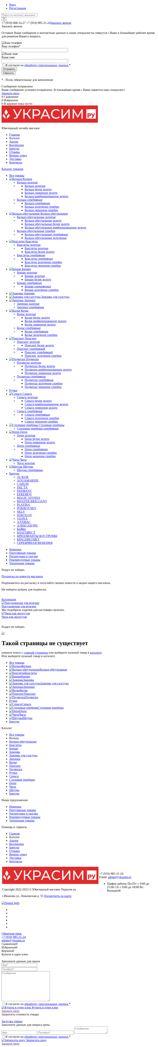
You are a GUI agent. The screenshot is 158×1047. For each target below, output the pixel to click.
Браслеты (31, 673)
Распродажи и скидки (23, 556)
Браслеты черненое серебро (43, 265)
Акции (13, 141)
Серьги (26, 704)
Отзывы (14, 152)
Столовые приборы (51, 707)
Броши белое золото (38, 279)
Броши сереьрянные (38, 286)
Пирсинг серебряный (39, 352)
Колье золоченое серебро (41, 335)
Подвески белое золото (40, 366)
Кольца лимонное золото (41, 192)
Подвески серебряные (39, 380)
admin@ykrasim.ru (119, 877)
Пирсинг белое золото (39, 345)
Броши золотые (35, 276)
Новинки (15, 549)
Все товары (16, 662)
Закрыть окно (10, 93)
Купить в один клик (44, 1007)
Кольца (26, 666)
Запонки (29, 687)
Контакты (15, 162)
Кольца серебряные (37, 203)
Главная (14, 134)
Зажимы (28, 680)
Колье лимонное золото (40, 324)
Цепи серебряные (36, 449)
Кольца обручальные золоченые (46, 238)
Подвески (31, 697)
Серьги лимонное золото (41, 407)
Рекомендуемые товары (24, 559)
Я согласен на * (38, 1004)
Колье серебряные (36, 331)
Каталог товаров (12, 169)
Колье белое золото (37, 317)
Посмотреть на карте (57, 896)
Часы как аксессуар (14, 616)
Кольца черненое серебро (41, 210)
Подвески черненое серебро (43, 387)
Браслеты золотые (36, 248)
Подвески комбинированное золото (48, 369)
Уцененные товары (21, 563)
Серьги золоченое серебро (42, 418)
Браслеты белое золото (40, 251)
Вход (12, 4)
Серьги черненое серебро (41, 421)
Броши (25, 676)
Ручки (13, 700)
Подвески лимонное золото (43, 373)
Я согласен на (38, 65)
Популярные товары (22, 552)
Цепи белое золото (37, 439)
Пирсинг (30, 693)
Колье (24, 690)
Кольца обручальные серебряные (46, 234)
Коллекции (16, 145)
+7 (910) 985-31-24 (14, 937)
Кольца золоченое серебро (42, 206)
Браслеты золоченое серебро (43, 262)
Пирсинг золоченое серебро (43, 355)
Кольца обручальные (53, 669)
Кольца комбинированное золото (46, 196)
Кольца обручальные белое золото (47, 224)
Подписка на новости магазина (22, 576)
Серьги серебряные (37, 414)
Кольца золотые (35, 186)
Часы (22, 714)
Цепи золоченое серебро (41, 452)
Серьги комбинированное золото (46, 404)
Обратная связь (12, 933)
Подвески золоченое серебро (44, 383)
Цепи (23, 711)
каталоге (95, 652)
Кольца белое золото (38, 189)
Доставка (15, 159)
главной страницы (36, 652)
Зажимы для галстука (54, 683)
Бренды (14, 148)
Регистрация (17, 8)
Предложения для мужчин (19, 606)
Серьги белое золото (38, 400)
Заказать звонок (60, 22)
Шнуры (27, 718)
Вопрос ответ (18, 155)
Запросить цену (36, 1040)
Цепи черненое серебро (40, 456)
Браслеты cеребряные (39, 258)
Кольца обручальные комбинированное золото (55, 227)
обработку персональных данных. (46, 65)
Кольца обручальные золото (43, 220)
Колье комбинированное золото (45, 321)
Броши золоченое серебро (42, 289)
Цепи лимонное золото (40, 442)
